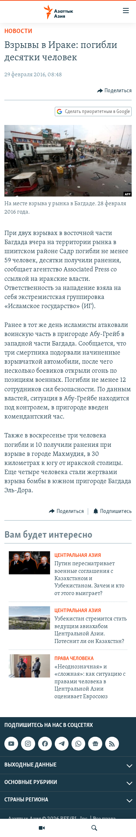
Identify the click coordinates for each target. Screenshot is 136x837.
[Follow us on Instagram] (28, 744)
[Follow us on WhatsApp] (78, 744)
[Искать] (94, 828)
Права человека (74, 659)
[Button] (114, 91)
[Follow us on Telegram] (62, 744)
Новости (18, 31)
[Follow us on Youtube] (11, 744)
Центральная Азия (77, 555)
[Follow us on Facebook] (45, 744)
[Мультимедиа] (42, 828)
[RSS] (112, 744)
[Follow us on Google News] (95, 744)
